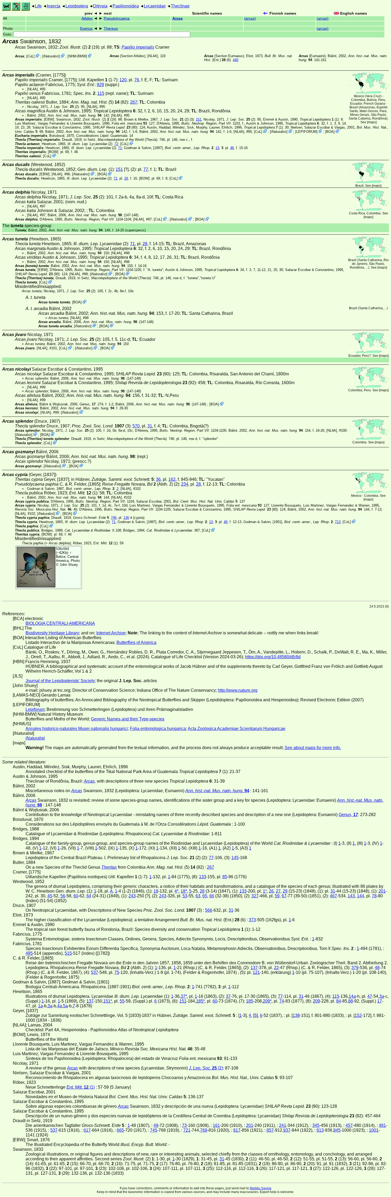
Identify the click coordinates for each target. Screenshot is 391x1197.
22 (276, 967)
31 (149, 426)
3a (381, 996)
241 (282, 1125)
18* (184, 891)
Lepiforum (35, 709)
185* (200, 1001)
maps (372, 122)
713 (337, 522)
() (250, 18)
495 (29, 953)
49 (155, 1125)
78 (374, 896)
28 (126, 178)
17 (379, 1001)
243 (132, 896)
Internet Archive (111, 633)
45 (49, 896)
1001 (373, 1130)
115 (100, 93)
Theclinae (180, 6)
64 (88, 896)
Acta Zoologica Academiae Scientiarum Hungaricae (236, 728)
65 (204, 896)
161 (216, 1125)
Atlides (87, 18)
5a (65, 1006)
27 (278, 891)
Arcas (177, 18)
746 (114, 518)
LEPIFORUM (306, 132)
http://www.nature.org (237, 690)
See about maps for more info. (313, 747)
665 (120, 1130)
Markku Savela (260, 1188)
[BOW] (53, 152)
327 (255, 896)
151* (107, 1001)
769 (203, 1130)
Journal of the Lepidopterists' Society (60, 680)
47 (369, 996)
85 (224, 877)
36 (158, 479)
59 (277, 896)
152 (358, 1015)
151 (198, 119)
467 (333, 896)
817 (236, 1130)
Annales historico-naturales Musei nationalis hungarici (77, 728)
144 (360, 896)
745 (153, 1130)
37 (228, 996)
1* (265, 891)
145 (235, 857)
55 (122, 1001)
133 (202, 877)
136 (126, 518)
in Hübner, (112, 479)
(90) (115, 127)
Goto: (8, 34)
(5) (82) (99, 102)
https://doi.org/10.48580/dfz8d (273, 657)
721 (186, 1130)
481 (382, 1125)
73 (184, 1125)
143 (351, 896)
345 (315, 1125)
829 (100, 84)
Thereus (111, 29)
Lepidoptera (76, 6)
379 (355, 967)
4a (59, 1006)
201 (382, 891)
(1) (319, 119)
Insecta (53, 6)
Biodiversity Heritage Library (52, 633)
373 (252, 920)
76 (136, 80)
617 (87, 1130)
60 (75, 896)
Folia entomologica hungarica (158, 728)
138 (296, 1015)
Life (38, 6)
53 (184, 896)
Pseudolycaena (117, 18)
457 (349, 1125)
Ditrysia (100, 6)
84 (338, 1001)
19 (155, 891)
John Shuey (69, 565)
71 (120, 148)
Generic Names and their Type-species (127, 719)
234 (184, 484)
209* (267, 1001)
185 (249, 1001)
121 (256, 972)
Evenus (86, 29)
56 (62, 896)
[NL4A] (152, 56)
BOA (330, 132)
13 (217, 148)
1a (40, 1006)
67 (284, 896)
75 (116, 972)
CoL (30, 56)
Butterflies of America (136, 642)
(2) (73, 47)
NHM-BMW (77, 56)
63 (198, 896)
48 (232, 148)
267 (133, 102)
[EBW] (49, 119)
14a (352, 996)
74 (281, 1001)
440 (235, 60)
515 (68, 953)
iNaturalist (51, 56)
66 (211, 896)
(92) (155, 382)
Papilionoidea (126, 6)
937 (286, 1130)
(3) (101, 426)
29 (285, 891)
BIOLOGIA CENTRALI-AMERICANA (60, 623)
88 (350, 1001)
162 (172, 479)
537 (94, 972)
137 (254, 967)
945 (336, 1130)
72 (116, 144)
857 (270, 1130)
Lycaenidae (155, 6)
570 (136, 426)
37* (184, 996)
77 (145, 169)
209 (316, 1001)
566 (208, 910)
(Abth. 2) (137, 484)
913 (320, 1130)
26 (271, 891)
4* (176, 891)
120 (123, 80)
